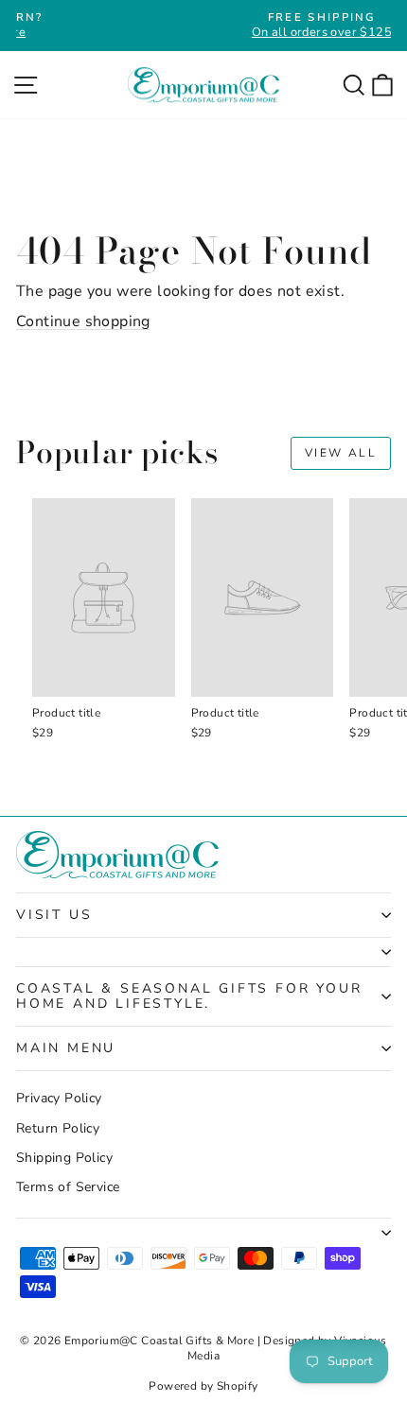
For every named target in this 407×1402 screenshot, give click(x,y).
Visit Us (54, 915)
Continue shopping (83, 321)
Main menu (65, 1048)
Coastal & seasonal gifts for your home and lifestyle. (189, 996)
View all (341, 452)
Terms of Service (67, 1187)
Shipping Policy (64, 1158)
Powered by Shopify (203, 1385)
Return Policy (57, 1128)
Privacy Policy (59, 1098)
